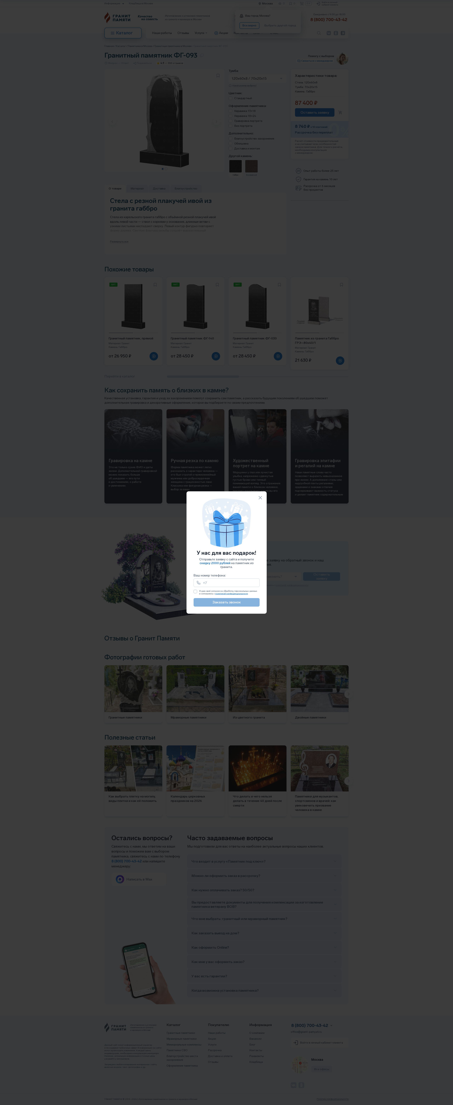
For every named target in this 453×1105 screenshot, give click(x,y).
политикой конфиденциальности (231, 593)
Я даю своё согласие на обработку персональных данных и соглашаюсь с (228, 592)
